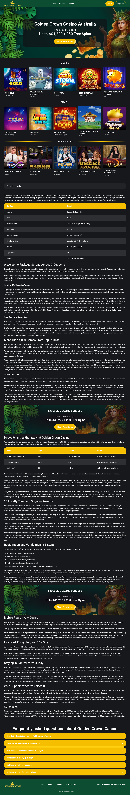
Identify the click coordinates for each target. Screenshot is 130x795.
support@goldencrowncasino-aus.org (111, 784)
